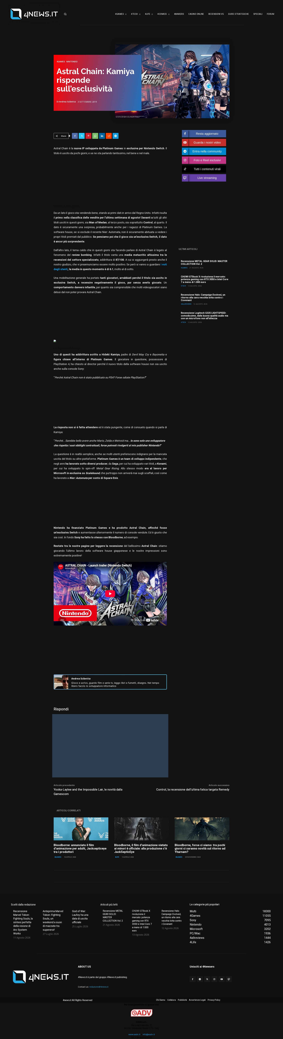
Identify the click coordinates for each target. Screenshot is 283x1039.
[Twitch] (229, 979)
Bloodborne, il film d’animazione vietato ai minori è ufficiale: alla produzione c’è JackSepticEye (141, 848)
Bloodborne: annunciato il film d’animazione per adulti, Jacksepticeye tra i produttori (80, 848)
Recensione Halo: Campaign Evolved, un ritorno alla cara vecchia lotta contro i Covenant (203, 297)
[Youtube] (221, 979)
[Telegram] (116, 136)
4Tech (183, 286)
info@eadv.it (149, 1034)
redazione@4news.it (98, 986)
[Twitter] (82, 136)
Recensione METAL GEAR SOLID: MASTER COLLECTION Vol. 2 (204, 262)
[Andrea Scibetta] (61, 682)
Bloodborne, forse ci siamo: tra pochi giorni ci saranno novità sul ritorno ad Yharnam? (200, 848)
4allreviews (186, 304)
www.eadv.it (134, 1034)
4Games (61, 62)
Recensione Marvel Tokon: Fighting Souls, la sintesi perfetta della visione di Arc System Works (23, 922)
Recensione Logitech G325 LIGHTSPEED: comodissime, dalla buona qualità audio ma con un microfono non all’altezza (204, 315)
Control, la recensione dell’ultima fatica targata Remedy (192, 789)
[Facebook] (75, 136)
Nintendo (72, 62)
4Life (117, 857)
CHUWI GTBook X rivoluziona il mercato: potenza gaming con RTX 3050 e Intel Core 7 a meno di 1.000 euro (204, 279)
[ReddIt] (109, 136)
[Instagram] (214, 979)
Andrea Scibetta (67, 102)
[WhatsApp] (95, 136)
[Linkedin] (102, 136)
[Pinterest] (88, 136)
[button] (74, 14)
